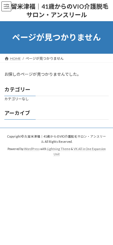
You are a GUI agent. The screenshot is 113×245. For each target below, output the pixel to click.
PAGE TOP (104, 232)
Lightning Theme (58, 149)
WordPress (32, 149)
